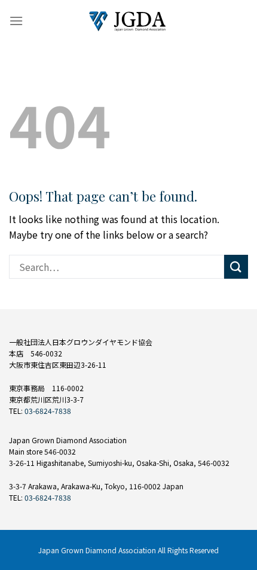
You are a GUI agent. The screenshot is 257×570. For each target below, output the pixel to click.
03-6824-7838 (48, 411)
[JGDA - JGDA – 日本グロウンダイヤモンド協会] (128, 21)
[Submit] (236, 266)
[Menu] (16, 20)
